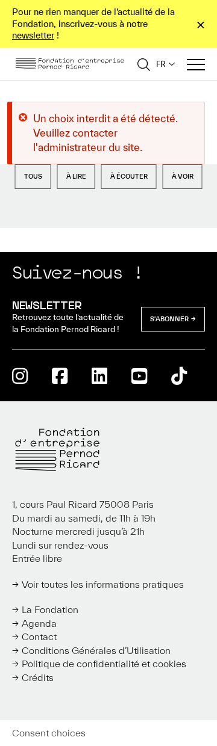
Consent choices (49, 732)
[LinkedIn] (99, 375)
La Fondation (50, 609)
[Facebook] (60, 375)
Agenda (39, 623)
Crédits (38, 677)
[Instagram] (20, 375)
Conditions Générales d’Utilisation (96, 650)
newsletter (33, 35)
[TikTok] (179, 375)
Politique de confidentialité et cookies (104, 663)
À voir (182, 176)
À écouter (129, 176)
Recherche (143, 64)
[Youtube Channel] (139, 375)
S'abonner (169, 318)
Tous (33, 176)
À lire (76, 176)
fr (161, 64)
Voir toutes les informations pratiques (103, 584)
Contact (39, 636)
